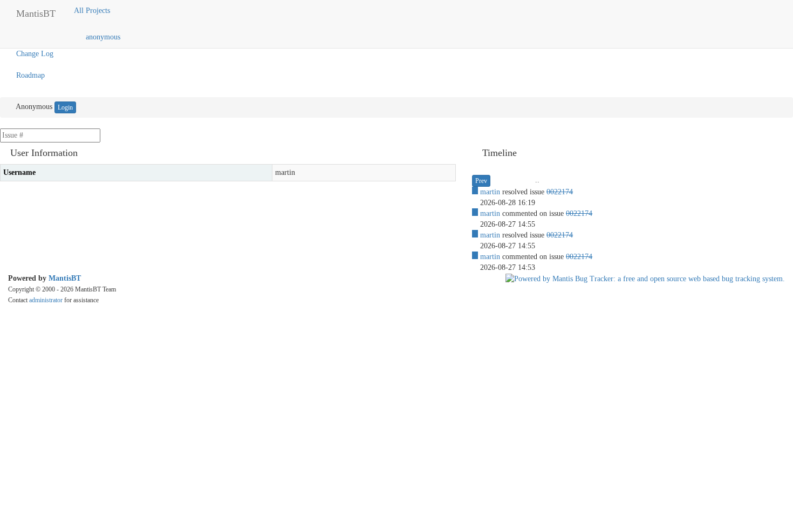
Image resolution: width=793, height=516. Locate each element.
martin (490, 192)
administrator (46, 300)
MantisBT (65, 278)
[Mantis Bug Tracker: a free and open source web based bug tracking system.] (645, 278)
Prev (481, 181)
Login (65, 107)
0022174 (559, 192)
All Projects (93, 10)
